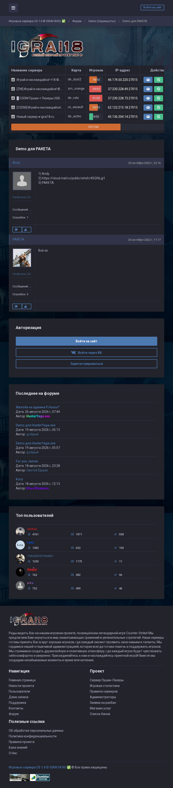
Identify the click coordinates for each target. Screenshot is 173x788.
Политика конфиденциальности (33, 736)
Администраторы (103, 697)
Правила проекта (21, 742)
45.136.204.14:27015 (123, 116)
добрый (32, 434)
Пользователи (19, 691)
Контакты (16, 708)
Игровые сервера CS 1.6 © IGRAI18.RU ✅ (37, 21)
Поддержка (17, 702)
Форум (77, 21)
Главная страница (22, 680)
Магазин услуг (100, 708)
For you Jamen (27, 461)
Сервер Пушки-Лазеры (107, 680)
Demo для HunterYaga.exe (35, 425)
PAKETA (18, 239)
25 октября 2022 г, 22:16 (144, 163)
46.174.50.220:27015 (123, 80)
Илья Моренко (37, 488)
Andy (16, 162)
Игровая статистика (105, 686)
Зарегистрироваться (86, 364)
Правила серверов (104, 691)
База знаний (18, 747)
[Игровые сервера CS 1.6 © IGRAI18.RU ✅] (46, 46)
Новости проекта (21, 686)
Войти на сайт (152, 7)
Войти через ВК (89, 352)
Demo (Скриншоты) (102, 21)
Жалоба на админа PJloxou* (37, 407)
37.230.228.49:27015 (123, 89)
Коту (19, 479)
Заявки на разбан (103, 702)
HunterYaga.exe (38, 416)
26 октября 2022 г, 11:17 (144, 239)
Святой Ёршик (37, 470)
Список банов (100, 714)
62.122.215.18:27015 (123, 107)
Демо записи (18, 697)
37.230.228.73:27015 (123, 98)
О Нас (13, 753)
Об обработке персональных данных (36, 730)
